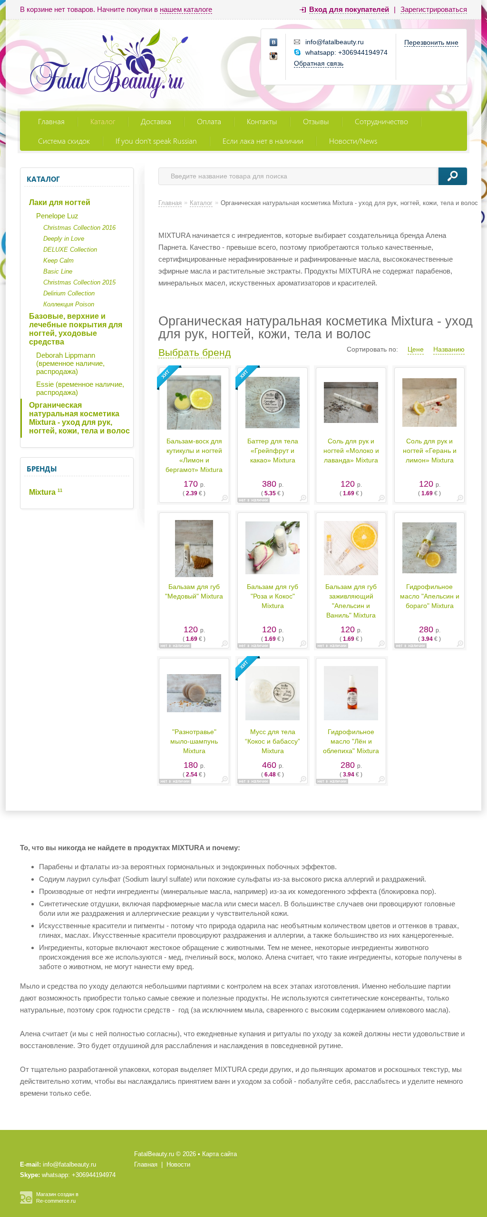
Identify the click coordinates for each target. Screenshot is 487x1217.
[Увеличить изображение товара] (224, 499)
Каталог (102, 121)
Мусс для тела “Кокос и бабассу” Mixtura (272, 741)
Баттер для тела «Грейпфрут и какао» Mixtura (272, 450)
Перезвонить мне (431, 42)
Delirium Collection (69, 293)
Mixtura (45, 492)
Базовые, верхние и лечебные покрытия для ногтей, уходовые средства (75, 329)
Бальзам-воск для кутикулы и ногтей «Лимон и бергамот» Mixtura (194, 455)
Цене (416, 349)
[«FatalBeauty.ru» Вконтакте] (274, 43)
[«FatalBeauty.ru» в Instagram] (274, 56)
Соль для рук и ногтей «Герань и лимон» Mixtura (430, 450)
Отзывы (316, 121)
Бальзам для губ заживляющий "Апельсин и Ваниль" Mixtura (351, 601)
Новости (178, 1164)
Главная (51, 121)
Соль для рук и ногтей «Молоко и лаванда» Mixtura (351, 450)
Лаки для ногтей (59, 202)
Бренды (42, 468)
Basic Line (57, 271)
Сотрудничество (381, 121)
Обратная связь (318, 63)
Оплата (209, 121)
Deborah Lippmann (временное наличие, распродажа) (70, 363)
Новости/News (353, 141)
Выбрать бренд (194, 352)
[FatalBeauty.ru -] (109, 65)
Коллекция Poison (68, 304)
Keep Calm (58, 260)
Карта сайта (219, 1154)
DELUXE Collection (70, 249)
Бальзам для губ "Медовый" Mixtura (194, 591)
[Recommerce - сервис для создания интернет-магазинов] (26, 1202)
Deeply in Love (63, 238)
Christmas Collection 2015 (79, 282)
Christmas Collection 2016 (79, 227)
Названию (449, 349)
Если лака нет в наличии (263, 141)
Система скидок (64, 141)
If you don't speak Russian (156, 141)
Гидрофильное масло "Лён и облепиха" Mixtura (351, 741)
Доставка (156, 121)
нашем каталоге (186, 9)
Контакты (262, 121)
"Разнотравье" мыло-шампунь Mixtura (194, 741)
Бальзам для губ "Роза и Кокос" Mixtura (272, 596)
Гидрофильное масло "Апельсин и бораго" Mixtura (429, 596)
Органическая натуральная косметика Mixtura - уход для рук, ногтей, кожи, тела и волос (79, 418)
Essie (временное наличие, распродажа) (80, 388)
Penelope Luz (57, 216)
